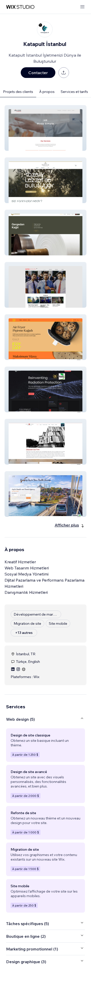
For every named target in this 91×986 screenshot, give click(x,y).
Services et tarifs (74, 91)
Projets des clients (18, 91)
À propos (47, 91)
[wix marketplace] (20, 7)
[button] (45, 128)
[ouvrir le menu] (82, 7)
